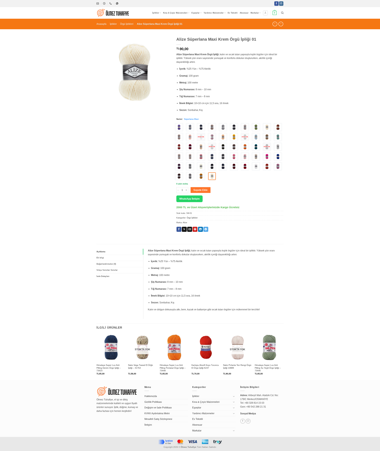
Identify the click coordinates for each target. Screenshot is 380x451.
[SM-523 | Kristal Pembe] (190, 137)
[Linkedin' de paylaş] (200, 229)
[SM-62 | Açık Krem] (201, 166)
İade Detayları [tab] (103, 276)
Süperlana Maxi (191, 119)
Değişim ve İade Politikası (158, 407)
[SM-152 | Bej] (256, 156)
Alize (185, 222)
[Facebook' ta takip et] (276, 3)
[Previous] (96, 356)
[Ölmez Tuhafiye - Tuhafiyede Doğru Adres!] (113, 13)
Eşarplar (195, 13)
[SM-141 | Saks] (278, 156)
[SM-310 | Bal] (201, 146)
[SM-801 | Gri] (223, 127)
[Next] (283, 356)
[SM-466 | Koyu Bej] (267, 137)
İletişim (148, 425)
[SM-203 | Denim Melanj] (212, 156)
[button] (265, 13)
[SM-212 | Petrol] (256, 146)
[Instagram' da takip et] (281, 3)
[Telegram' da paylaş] (205, 229)
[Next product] (275, 24)
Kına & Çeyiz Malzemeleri (175, 13)
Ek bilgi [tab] (100, 258)
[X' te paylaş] (184, 229)
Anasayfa (101, 24)
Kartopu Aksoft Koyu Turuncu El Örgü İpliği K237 (205, 366)
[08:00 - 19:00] (104, 3)
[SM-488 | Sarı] (234, 137)
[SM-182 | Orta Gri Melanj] (223, 156)
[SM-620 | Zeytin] (256, 127)
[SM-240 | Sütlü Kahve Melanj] (234, 146)
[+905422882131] (111, 3)
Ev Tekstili (233, 13)
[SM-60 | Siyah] (212, 166)
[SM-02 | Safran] (201, 176)
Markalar (255, 13)
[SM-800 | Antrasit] (234, 127)
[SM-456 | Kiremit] (179, 146)
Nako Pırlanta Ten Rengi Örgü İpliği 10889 (237, 366)
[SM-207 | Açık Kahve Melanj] (190, 156)
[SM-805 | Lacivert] (201, 127)
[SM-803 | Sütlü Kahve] (212, 127)
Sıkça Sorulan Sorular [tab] (107, 270)
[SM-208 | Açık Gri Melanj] (278, 146)
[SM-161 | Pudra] (245, 156)
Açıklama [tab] (100, 252)
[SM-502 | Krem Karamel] (223, 137)
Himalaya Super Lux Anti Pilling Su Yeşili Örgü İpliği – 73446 (268, 368)
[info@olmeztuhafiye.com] (98, 3)
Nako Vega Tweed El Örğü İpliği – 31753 (140, 366)
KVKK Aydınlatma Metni (157, 413)
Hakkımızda (150, 396)
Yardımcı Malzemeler (214, 13)
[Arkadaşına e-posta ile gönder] (189, 229)
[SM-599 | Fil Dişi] (267, 127)
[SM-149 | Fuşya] (267, 156)
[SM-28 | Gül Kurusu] (278, 166)
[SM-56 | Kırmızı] (245, 166)
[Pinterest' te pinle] (195, 229)
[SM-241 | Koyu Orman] (223, 146)
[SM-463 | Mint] (278, 137)
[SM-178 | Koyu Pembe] (234, 156)
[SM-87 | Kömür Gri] (190, 166)
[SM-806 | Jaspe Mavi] (190, 127)
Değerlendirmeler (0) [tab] (106, 264)
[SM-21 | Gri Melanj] (190, 176)
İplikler (155, 13)
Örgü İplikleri (126, 24)
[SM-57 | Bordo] (234, 166)
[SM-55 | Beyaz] (256, 166)
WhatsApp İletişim (189, 199)
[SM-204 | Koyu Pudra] (201, 156)
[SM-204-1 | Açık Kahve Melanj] (179, 156)
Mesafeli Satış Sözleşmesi (158, 419)
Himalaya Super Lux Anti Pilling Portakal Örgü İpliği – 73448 (173, 368)
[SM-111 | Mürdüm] (179, 166)
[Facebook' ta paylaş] (178, 229)
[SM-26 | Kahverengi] (179, 176)
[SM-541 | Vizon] (179, 137)
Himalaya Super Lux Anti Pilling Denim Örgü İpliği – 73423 (108, 368)
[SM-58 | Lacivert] (223, 166)
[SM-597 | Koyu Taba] (278, 127)
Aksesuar (244, 13)
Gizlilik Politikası (153, 402)
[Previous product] (280, 24)
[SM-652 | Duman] (245, 127)
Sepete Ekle (200, 190)
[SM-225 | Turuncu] (245, 146)
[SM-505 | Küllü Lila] (212, 137)
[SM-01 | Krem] (212, 176)
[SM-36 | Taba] (267, 166)
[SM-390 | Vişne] (190, 146)
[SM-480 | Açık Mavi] (256, 137)
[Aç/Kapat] (234, 396)
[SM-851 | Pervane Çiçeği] (179, 127)
